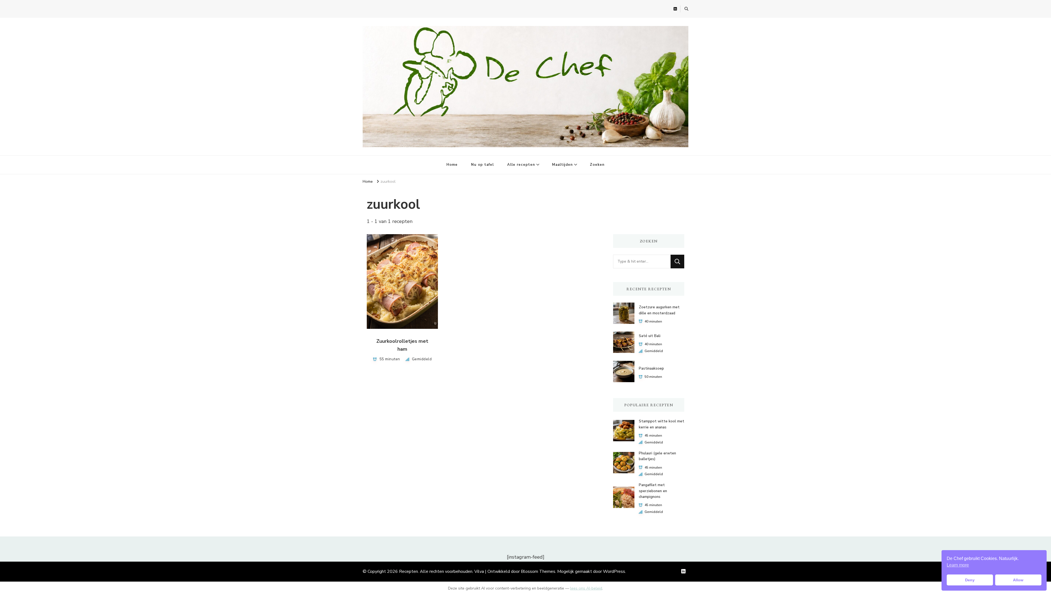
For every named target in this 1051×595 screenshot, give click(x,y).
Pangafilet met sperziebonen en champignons (653, 491)
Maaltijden (562, 164)
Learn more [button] (958, 565)
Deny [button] (970, 580)
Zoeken (597, 164)
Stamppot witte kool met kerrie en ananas (661, 424)
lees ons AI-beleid (586, 588)
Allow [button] (1018, 580)
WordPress (614, 571)
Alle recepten (521, 164)
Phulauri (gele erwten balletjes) (657, 456)
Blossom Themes (538, 571)
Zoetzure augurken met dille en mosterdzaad (659, 310)
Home (452, 164)
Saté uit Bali (649, 335)
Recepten (408, 571)
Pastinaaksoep (651, 368)
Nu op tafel (482, 164)
